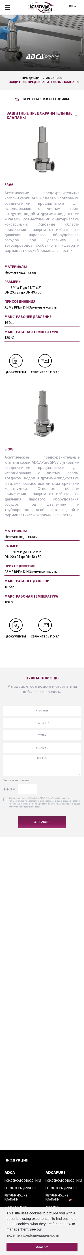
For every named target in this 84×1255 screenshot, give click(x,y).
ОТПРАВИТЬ (42, 822)
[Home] (42, 6)
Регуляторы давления (62, 1188)
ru (71, 6)
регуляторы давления (21, 1188)
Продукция (31, 78)
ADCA (9, 1173)
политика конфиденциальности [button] (33, 1235)
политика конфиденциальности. (25, 807)
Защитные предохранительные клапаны (44, 82)
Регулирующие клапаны (15, 1197)
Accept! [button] (42, 1247)
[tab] (42, 115)
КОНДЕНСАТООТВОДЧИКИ (21, 1181)
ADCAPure (54, 78)
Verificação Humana (16, 780)
